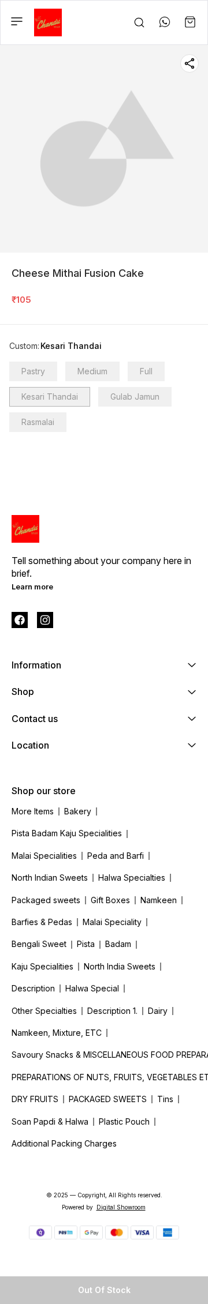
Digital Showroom (121, 1207)
